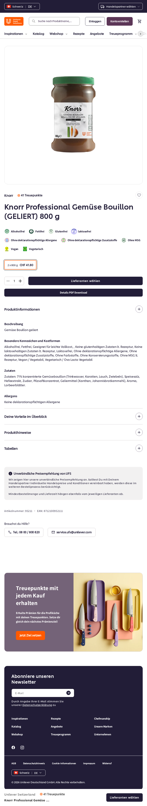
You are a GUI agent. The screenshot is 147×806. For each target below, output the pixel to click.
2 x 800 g (20, 265)
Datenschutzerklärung (37, 704)
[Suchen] (34, 21)
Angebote (97, 33)
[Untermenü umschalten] (25, 34)
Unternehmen (102, 734)
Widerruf (107, 763)
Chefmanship (102, 718)
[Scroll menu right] (140, 34)
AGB (13, 763)
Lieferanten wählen (85, 281)
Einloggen (95, 21)
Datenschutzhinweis (34, 763)
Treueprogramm (121, 33)
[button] (139, 195)
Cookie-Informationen (64, 763)
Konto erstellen (119, 21)
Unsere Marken (103, 726)
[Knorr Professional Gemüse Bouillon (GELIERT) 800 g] (73, 115)
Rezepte (79, 33)
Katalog (38, 33)
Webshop (56, 33)
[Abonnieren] (68, 693)
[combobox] (54, 21)
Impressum (89, 763)
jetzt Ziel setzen (30, 635)
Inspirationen (13, 33)
